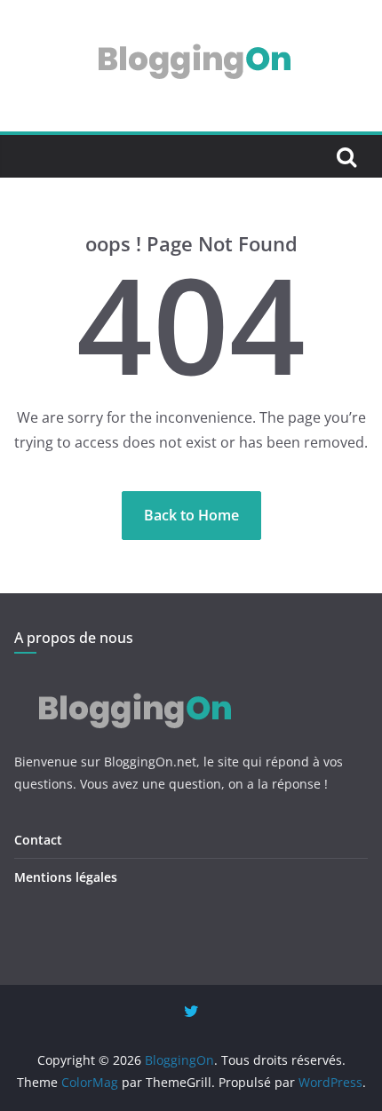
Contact (38, 839)
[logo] (132, 681)
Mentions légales (65, 877)
